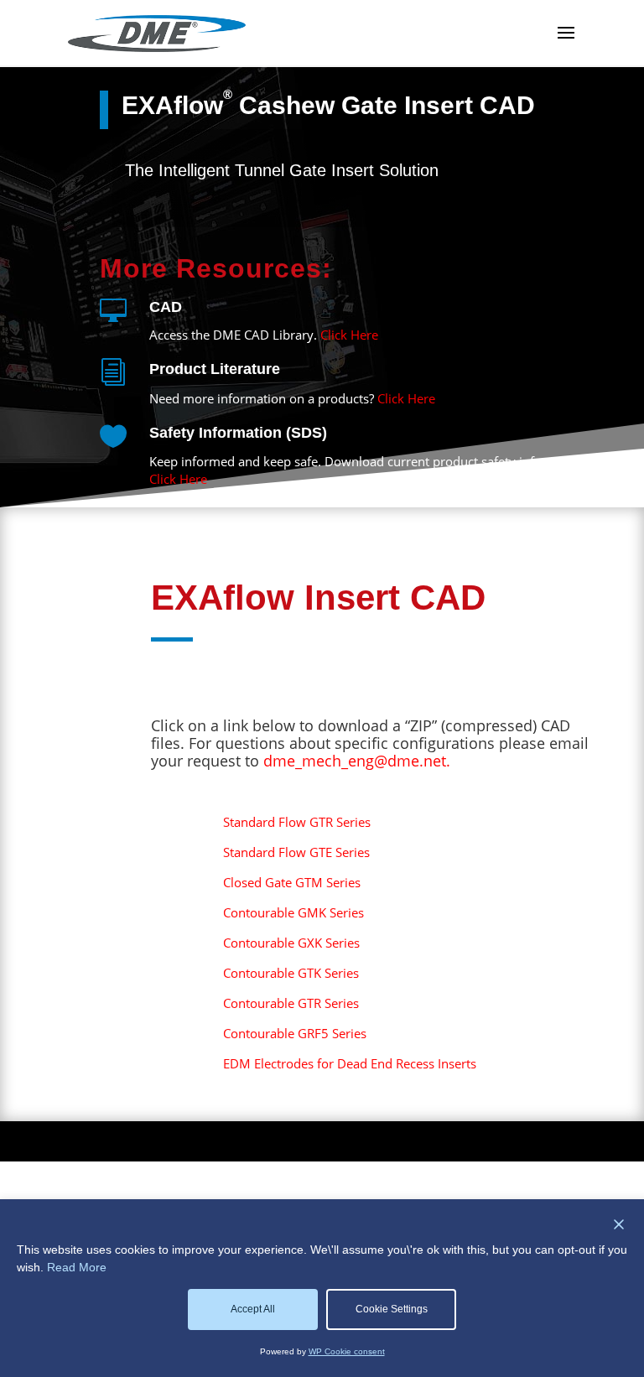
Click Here (349, 334)
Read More (76, 1267)
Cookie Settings (392, 1309)
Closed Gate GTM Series (292, 882)
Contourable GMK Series (293, 912)
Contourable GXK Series (291, 942)
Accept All (253, 1309)
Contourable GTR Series (291, 1003)
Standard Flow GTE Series (296, 852)
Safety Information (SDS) (238, 432)
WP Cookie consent (347, 1351)
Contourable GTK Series (291, 972)
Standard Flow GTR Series (297, 821)
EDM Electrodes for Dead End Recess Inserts (349, 1063)
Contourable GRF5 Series (294, 1033)
